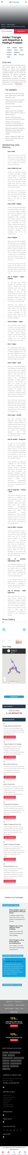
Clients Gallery (19, 1005)
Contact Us (18, 1001)
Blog (17, 1008)
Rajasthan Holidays (15, 1060)
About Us (9, 1001)
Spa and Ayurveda (14, 1052)
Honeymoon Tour (8, 1058)
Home (3, 24)
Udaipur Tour (6, 1069)
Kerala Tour (6, 1066)
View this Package (10, 737)
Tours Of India (10, 24)
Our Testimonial (8, 1005)
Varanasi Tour (14, 1066)
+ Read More (18, 84)
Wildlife (5, 1055)
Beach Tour (11, 1055)
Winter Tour (6, 1063)
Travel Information (8, 1104)
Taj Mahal (5, 1052)
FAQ (22, 1008)
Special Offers (9, 1008)
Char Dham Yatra (19, 1058)
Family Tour (6, 1060)
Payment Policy (7, 1095)
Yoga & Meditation (15, 1063)
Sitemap (5, 1103)
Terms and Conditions (9, 1097)
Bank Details (14, 1012)
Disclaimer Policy (7, 1099)
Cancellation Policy (8, 1106)
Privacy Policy (6, 1101)
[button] (4, 630)
